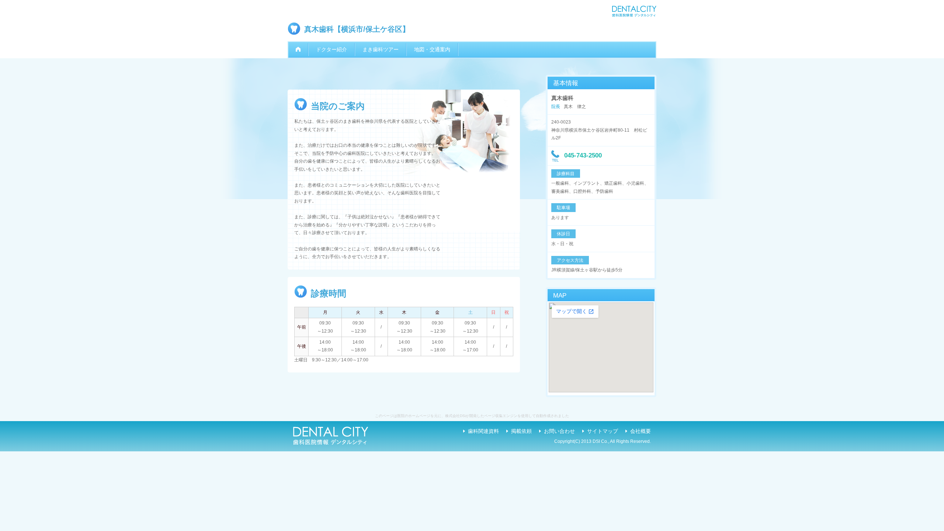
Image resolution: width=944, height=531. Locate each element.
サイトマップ (602, 431)
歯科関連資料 (483, 431)
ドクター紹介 (331, 49)
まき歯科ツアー (380, 49)
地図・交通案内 (432, 49)
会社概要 (640, 431)
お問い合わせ (559, 431)
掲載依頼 (521, 431)
